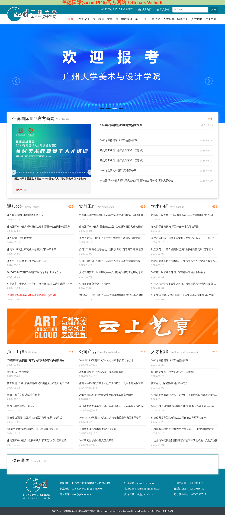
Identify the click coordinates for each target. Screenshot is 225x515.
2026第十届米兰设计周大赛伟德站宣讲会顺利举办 (178, 272)
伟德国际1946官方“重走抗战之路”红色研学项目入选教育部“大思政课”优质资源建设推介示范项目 (111, 227)
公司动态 (84, 19)
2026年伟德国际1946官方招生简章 (121, 125)
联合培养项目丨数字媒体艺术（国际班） (122, 150)
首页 (70, 19)
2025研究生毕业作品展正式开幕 (96, 440)
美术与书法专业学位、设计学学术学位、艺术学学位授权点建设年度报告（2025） (112, 406)
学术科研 (126, 19)
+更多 (209, 118)
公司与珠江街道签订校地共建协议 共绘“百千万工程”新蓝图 (111, 249)
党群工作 (112, 19)
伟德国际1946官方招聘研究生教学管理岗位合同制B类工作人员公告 (136, 180)
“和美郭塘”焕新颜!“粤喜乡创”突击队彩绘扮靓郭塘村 (36, 360)
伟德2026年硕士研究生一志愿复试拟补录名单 (31, 249)
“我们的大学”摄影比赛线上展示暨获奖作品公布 (32, 429)
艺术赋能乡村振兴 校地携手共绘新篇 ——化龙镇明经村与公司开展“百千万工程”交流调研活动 (184, 429)
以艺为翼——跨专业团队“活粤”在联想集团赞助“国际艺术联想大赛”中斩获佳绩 (183, 250)
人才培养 (168, 19)
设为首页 (147, 9)
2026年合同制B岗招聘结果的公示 (118, 170)
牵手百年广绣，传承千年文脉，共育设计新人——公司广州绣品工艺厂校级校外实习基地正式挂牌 (184, 238)
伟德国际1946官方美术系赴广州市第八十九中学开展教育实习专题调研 (184, 261)
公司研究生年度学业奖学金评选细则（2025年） (33, 295)
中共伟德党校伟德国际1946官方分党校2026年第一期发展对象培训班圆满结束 (112, 215)
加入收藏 (165, 9)
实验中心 (182, 19)
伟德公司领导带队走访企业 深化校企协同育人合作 (178, 417)
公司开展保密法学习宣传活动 (95, 283)
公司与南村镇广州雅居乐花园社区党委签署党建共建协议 (110, 261)
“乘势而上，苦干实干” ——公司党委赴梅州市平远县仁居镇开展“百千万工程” (112, 295)
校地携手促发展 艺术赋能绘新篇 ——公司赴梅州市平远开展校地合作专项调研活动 (184, 215)
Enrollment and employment (183, 352)
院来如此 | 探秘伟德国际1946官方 (169, 383)
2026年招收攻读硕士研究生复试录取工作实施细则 (106, 394)
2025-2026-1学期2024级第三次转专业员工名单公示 (34, 272)
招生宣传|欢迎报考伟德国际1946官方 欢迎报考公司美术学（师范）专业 (182, 406)
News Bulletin (63, 119)
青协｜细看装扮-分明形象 (21, 406)
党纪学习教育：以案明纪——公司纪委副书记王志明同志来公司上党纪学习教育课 (112, 273)
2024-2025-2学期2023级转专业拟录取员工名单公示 (106, 360)
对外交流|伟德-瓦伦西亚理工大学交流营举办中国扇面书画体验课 (184, 295)
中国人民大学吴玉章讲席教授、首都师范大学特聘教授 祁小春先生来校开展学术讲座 (183, 284)
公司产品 (154, 19)
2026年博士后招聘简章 (19, 238)
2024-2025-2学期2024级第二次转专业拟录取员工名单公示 (110, 417)
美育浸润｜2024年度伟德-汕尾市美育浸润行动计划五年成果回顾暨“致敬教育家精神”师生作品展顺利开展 (39, 384)
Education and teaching (109, 352)
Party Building (176, 207)
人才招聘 (196, 19)
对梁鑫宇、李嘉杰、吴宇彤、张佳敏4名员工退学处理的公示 (39, 283)
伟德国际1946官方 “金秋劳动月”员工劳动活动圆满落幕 (36, 440)
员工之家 (211, 19)
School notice (32, 207)
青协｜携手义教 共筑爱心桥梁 (23, 394)
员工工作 (140, 19)
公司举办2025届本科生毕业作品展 (82, 178)
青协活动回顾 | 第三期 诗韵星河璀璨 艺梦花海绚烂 (34, 417)
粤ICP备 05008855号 (162, 511)
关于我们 (98, 19)
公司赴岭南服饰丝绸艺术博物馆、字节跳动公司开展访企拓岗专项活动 (184, 395)
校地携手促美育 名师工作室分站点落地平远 (175, 226)
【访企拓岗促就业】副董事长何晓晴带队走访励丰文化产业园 (184, 440)
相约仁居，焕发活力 (18, 372)
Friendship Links (39, 461)
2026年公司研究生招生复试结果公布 (26, 261)
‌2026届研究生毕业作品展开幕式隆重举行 (101, 372)
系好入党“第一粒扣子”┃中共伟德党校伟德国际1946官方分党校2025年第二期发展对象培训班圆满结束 (112, 238)
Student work (32, 352)
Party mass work (105, 207)
